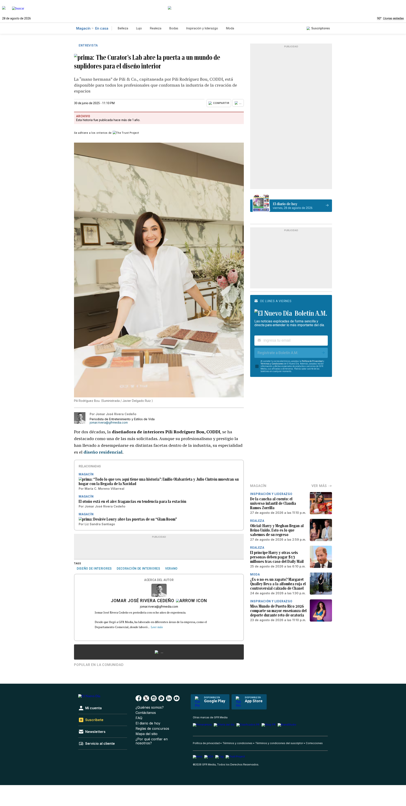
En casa (101, 28)
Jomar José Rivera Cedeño (142, 601)
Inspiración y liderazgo (202, 28)
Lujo (139, 28)
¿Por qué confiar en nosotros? (152, 741)
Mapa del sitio (147, 734)
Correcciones (314, 743)
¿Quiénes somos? (150, 707)
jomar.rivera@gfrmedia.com (109, 422)
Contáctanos (146, 713)
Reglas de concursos (152, 729)
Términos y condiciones (237, 743)
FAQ (139, 718)
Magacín (83, 28)
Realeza (155, 28)
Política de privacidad (206, 743)
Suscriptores (320, 28)
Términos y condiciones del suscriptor (279, 743)
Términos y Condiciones (272, 364)
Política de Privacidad (312, 361)
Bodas (173, 28)
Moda (230, 28)
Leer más (157, 627)
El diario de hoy (148, 723)
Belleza (123, 28)
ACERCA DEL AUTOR (159, 580)
